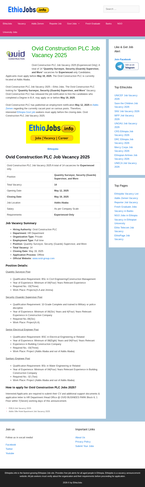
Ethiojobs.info (11, 473)
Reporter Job (55, 23)
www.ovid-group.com (43, 258)
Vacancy (22, 23)
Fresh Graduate (93, 23)
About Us (80, 437)
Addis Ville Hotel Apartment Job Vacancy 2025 (29, 411)
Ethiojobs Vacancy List (126, 193)
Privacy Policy (83, 441)
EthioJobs (7, 23)
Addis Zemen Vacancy (126, 198)
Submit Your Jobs (84, 446)
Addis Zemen (37, 23)
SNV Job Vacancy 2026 (126, 111)
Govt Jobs (72, 23)
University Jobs (10, 32)
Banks (109, 23)
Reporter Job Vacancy (126, 202)
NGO (119, 23)
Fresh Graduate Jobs (125, 206)
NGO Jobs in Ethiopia (126, 215)
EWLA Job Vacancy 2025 (20, 408)
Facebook (11, 444)
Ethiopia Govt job (26, 112)
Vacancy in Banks (123, 211)
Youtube (10, 453)
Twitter (9, 449)
